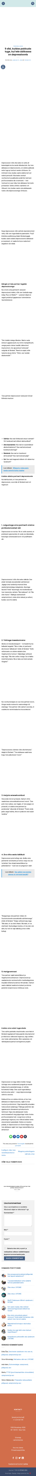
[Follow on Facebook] (13, 1458)
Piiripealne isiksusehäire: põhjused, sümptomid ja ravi (17, 1381)
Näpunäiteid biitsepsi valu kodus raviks (19, 1324)
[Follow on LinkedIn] (23, 1458)
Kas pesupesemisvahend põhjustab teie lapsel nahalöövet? (17, 1187)
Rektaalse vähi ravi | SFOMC (24, 1359)
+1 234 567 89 (18, 1420)
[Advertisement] (18, 28)
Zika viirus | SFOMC (14, 1287)
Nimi (6, 1230)
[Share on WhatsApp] (10, 1136)
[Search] (32, 3)
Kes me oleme (18, 1448)
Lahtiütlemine (18, 1440)
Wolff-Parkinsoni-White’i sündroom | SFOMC (20, 1301)
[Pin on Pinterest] (21, 1136)
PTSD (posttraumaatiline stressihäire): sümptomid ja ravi (18, 1373)
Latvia (25, 1464)
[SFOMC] (18, 3)
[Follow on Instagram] (16, 1458)
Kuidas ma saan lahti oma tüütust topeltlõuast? (19, 1331)
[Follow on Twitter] (19, 1458)
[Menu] (3, 3)
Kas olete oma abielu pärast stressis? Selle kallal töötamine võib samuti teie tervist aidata (21, 1317)
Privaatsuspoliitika (18, 1450)
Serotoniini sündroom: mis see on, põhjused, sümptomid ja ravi (17, 1353)
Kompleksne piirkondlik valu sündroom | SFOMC (21, 1338)
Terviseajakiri (18, 46)
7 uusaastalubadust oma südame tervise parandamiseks (19, 1282)
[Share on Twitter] (18, 1136)
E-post (6, 1239)
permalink (18, 1145)
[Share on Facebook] (14, 1136)
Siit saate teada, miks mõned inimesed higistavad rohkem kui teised (19, 1309)
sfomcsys (28, 60)
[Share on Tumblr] (25, 1136)
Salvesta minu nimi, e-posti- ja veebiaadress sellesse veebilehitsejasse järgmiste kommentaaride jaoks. (16, 1251)
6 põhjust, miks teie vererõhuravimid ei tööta (9, 1152)
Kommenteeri (9, 1213)
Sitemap (18, 1438)
